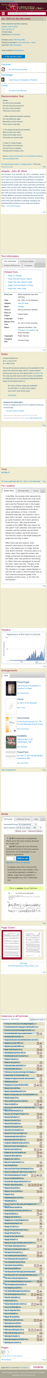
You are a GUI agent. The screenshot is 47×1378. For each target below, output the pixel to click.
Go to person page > (14, 206)
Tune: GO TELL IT (8, 29)
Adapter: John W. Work (10, 27)
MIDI (11, 45)
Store (6, 676)
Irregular (21, 306)
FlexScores (8, 819)
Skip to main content (7, 1)
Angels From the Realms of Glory (20, 285)
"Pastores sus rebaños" (27, 330)
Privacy (16, 1372)
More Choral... (21, 707)
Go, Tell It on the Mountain (18, 69)
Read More (12, 395)
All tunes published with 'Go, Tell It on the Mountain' (20, 481)
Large (11, 167)
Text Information (10, 261)
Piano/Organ (7, 75)
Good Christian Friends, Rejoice (20, 279)
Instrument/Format (11, 824)
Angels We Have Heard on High (20, 282)
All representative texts (10, 164)
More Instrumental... (23, 729)
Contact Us (23, 1372)
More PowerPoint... (23, 763)
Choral (4, 86)
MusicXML (21, 40)
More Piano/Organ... (23, 693)
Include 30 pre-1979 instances (12, 1356)
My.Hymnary (19, 50)
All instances (6, 1360)
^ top (44, 167)
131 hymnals (15, 34)
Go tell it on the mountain (15, 411)
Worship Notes (23, 491)
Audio (36, 819)
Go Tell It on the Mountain (18, 91)
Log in (32, 8)
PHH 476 (39, 373)
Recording (17, 45)
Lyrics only (21, 42)
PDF (15, 40)
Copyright (10, 1372)
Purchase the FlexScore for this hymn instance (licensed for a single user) (22, 841)
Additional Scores (23, 819)
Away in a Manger (15, 276)
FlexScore (6, 64)
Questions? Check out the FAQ (18, 862)
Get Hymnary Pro (36, 418)
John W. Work (23, 303)
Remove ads (6, 5)
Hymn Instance (9, 828)
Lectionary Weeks (27, 261)
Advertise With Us (32, 1372)
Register (41, 8)
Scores (36, 491)
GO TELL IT (5, 472)
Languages (28, 265)
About (4, 1372)
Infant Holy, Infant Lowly (17, 288)
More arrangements (8, 770)
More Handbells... (22, 747)
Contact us (25, 1367)
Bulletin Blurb (9, 491)
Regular (4, 167)
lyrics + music (31, 42)
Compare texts (26, 164)
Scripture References (12, 265)
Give (22, 1375)
